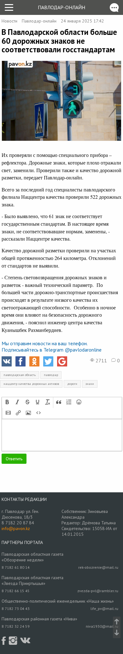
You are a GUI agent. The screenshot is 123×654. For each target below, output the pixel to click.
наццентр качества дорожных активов (31, 384)
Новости (9, 21)
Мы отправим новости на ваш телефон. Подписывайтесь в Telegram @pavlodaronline (52, 346)
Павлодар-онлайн (61, 7)
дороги (72, 384)
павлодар (51, 375)
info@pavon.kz (16, 528)
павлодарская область (19, 375)
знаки (89, 384)
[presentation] (7, 402)
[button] (7, 402)
